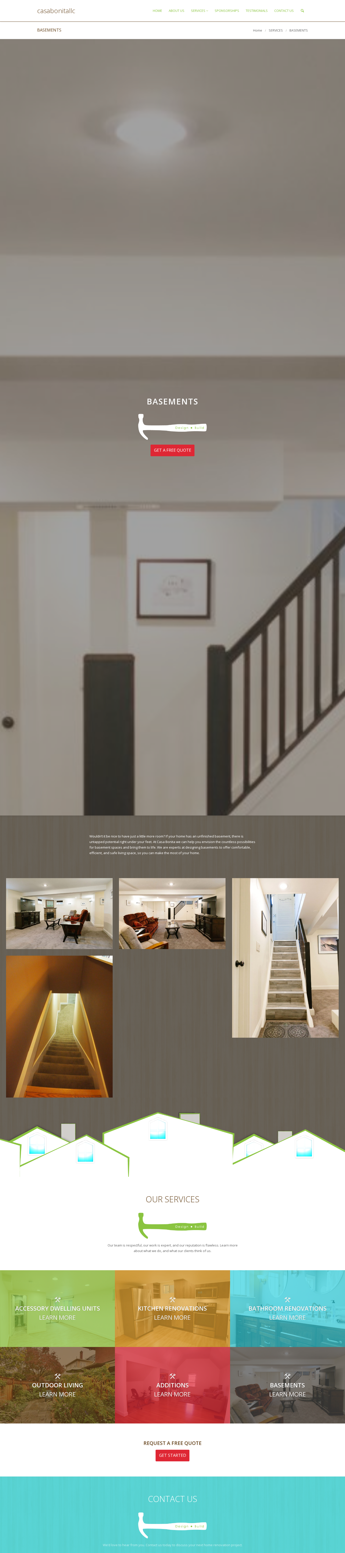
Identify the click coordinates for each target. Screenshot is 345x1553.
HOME (157, 10)
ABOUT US (176, 10)
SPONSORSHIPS (227, 10)
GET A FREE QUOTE (172, 450)
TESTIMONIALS (257, 10)
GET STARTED (172, 1455)
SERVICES (198, 10)
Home (257, 30)
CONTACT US (284, 10)
